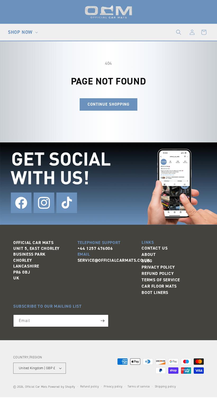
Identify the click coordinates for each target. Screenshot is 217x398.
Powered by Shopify (61, 387)
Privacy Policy (158, 267)
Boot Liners (155, 292)
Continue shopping (108, 104)
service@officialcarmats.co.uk (114, 260)
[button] (22, 32)
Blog (147, 261)
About (149, 254)
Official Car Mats (36, 387)
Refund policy (89, 386)
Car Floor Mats (159, 286)
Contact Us (155, 248)
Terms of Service (161, 280)
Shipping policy (165, 386)
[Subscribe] (102, 321)
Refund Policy (158, 273)
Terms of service (139, 386)
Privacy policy (113, 386)
